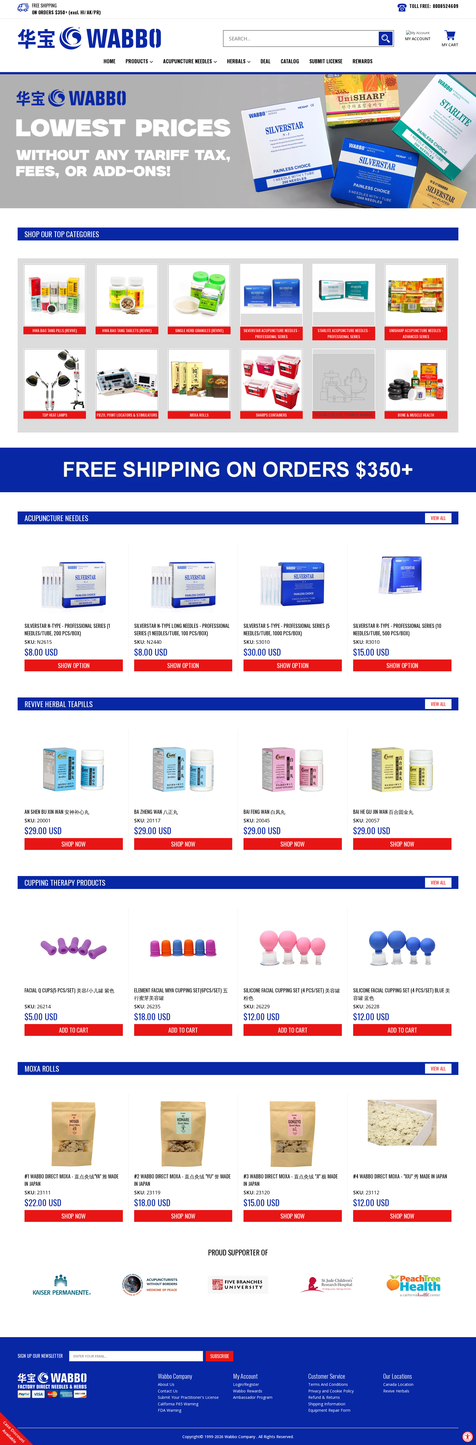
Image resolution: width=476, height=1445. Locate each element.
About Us (166, 1384)
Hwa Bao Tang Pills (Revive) (55, 330)
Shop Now (73, 1215)
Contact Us (168, 1391)
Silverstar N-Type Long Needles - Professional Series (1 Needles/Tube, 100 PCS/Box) (182, 629)
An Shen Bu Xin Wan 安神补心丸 (57, 811)
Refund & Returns (324, 1397)
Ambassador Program (252, 1397)
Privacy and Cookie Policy (331, 1391)
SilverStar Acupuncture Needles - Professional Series (271, 333)
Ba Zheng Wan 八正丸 (156, 811)
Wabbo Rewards (247, 1391)
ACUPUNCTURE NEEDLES (188, 61)
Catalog (290, 61)
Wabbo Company (240, 1436)
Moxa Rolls (199, 415)
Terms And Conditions (328, 1384)
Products (137, 61)
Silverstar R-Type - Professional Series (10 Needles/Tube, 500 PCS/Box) (397, 629)
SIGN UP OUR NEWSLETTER (40, 1356)
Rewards (362, 61)
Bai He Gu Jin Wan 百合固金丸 (383, 811)
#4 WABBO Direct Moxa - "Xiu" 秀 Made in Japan (400, 1176)
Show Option (74, 665)
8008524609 (446, 6)
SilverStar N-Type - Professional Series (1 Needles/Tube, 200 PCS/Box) (67, 629)
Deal (266, 61)
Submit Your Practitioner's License (188, 1397)
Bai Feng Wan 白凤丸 (264, 811)
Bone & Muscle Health (416, 415)
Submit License (325, 61)
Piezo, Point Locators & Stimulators (127, 415)
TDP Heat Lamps (54, 415)
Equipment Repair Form (329, 1410)
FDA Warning (169, 1410)
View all (438, 518)
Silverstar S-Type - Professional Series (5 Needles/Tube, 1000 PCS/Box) (287, 629)
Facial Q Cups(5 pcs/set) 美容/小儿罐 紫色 (69, 990)
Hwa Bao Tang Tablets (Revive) (127, 330)
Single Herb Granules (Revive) (199, 330)
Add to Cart (73, 1029)
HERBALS (237, 61)
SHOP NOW (73, 843)
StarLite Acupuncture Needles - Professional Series (344, 333)
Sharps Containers (271, 415)
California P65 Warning (178, 1403)
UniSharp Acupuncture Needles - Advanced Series (416, 333)
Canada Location (398, 1384)
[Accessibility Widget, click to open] (467, 1436)
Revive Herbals (396, 1391)
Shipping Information (326, 1403)
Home (109, 61)
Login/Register (246, 1384)
